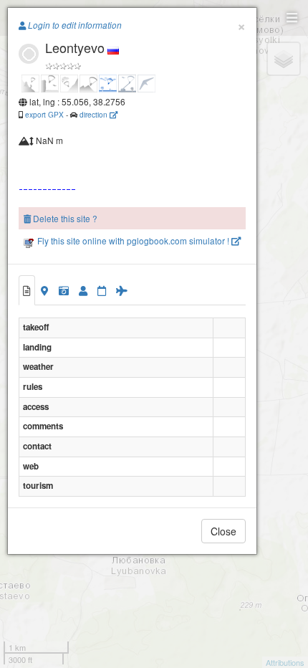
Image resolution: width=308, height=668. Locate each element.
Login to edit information (74, 25)
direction (95, 114)
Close (223, 531)
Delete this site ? (64, 218)
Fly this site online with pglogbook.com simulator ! (133, 240)
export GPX (44, 114)
